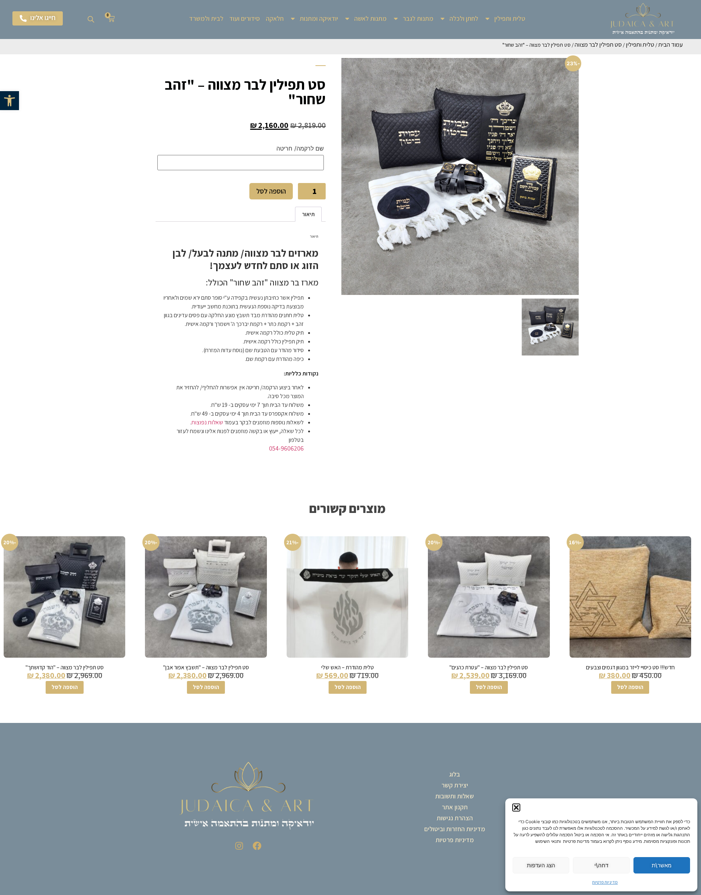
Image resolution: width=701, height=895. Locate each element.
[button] (9, 100)
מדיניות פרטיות (605, 882)
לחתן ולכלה (463, 18)
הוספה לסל (271, 191)
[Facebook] (257, 846)
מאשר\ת (661, 865)
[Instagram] (239, 846)
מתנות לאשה (370, 18)
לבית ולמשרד (206, 18)
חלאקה (275, 18)
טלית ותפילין (509, 18)
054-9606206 (286, 448)
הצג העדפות (541, 865)
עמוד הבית (670, 44)
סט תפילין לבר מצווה (598, 44)
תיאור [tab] (308, 214)
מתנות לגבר (418, 18)
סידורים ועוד (244, 18)
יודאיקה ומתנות (319, 18)
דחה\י (601, 865)
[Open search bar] (91, 19)
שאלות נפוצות (207, 422)
